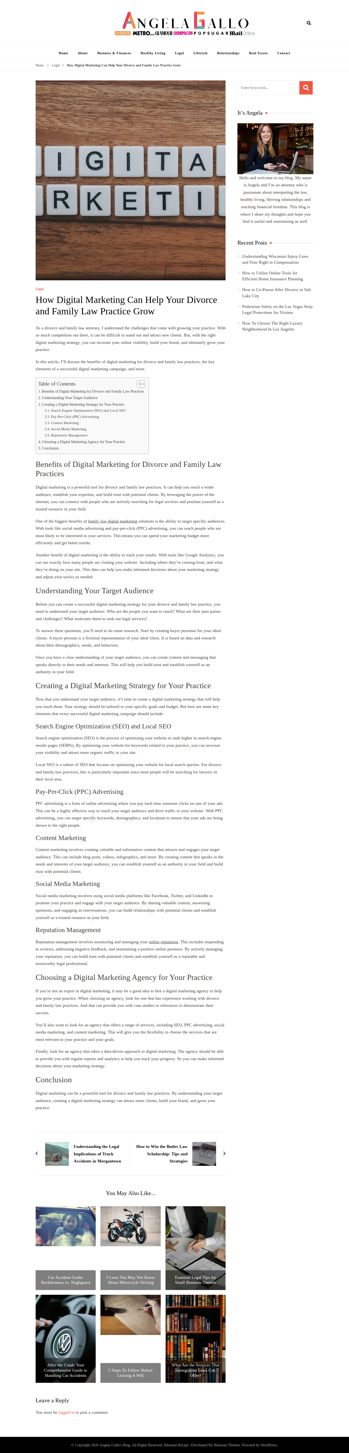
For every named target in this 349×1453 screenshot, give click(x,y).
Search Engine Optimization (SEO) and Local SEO (88, 410)
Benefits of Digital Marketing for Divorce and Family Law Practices (93, 391)
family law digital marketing (112, 521)
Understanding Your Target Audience (70, 398)
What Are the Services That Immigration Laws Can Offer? (195, 1370)
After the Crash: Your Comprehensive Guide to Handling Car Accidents (65, 1370)
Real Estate (258, 53)
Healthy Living (153, 53)
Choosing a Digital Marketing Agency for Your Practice (83, 442)
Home (63, 53)
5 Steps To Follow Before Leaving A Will (130, 1373)
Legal (179, 53)
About (83, 53)
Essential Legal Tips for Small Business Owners (195, 1280)
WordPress (269, 1445)
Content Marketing (65, 423)
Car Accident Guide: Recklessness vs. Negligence (65, 1280)
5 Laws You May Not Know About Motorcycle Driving (130, 1280)
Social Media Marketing (68, 429)
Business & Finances (114, 53)
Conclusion (50, 448)
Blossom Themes (227, 1445)
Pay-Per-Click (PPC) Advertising (75, 417)
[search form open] (308, 23)
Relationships (228, 53)
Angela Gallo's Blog (114, 1445)
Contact (283, 53)
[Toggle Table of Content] (138, 384)
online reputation (163, 941)
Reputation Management (69, 435)
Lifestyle (200, 53)
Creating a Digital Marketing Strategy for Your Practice (83, 404)
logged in (66, 1412)
